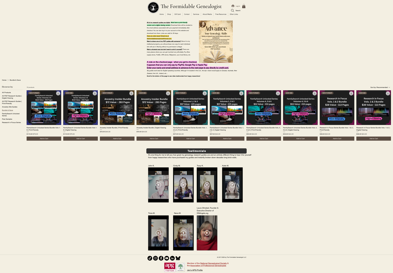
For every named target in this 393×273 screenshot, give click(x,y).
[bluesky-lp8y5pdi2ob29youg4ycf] (178, 258)
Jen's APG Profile (195, 270)
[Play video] (158, 184)
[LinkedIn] (172, 258)
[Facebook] (161, 258)
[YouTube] (166, 258)
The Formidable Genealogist (191, 6)
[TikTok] (149, 258)
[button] (244, 6)
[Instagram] (155, 258)
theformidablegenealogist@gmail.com (159, 38)
